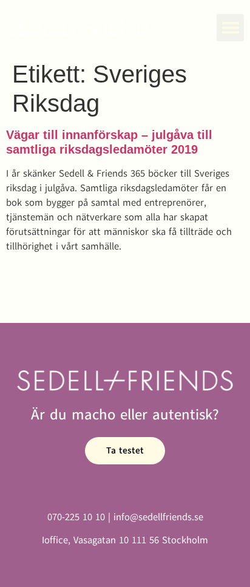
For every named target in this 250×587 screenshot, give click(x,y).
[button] (230, 27)
